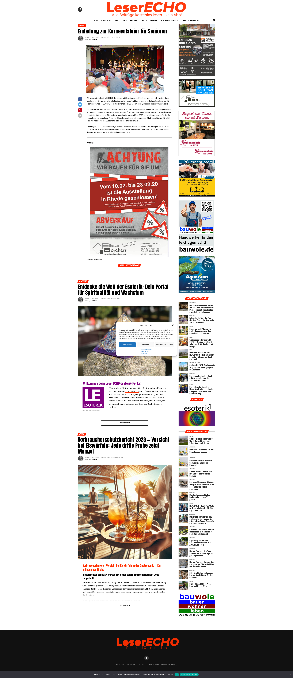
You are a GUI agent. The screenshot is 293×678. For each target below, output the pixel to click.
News (96, 20)
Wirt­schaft (134, 20)
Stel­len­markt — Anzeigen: (170, 20)
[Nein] (290, 674)
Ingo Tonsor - (93, 301)
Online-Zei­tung (106, 20)
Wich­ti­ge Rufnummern (191, 20)
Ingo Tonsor (92, 39)
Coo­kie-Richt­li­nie (146, 349)
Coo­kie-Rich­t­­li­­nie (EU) (169, 664)
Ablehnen (145, 345)
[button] (173, 325)
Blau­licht (154, 20)
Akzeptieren (127, 345)
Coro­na (144, 20)
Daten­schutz (145, 351)
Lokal (117, 20)
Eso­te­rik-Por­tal (132, 391)
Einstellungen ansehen (164, 345)
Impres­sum (144, 353)
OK (177, 674)
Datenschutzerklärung (189, 674)
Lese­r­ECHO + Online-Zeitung (149, 664)
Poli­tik (124, 20)
